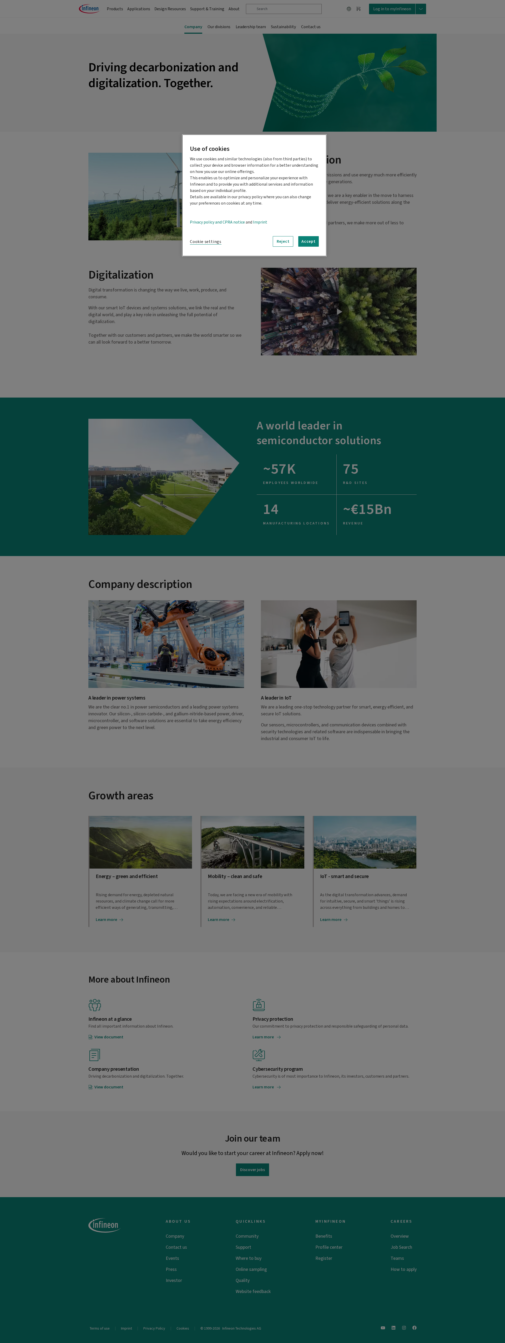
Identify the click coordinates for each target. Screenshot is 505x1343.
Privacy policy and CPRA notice (217, 222)
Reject (283, 241)
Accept (308, 241)
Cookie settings (205, 242)
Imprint (260, 222)
